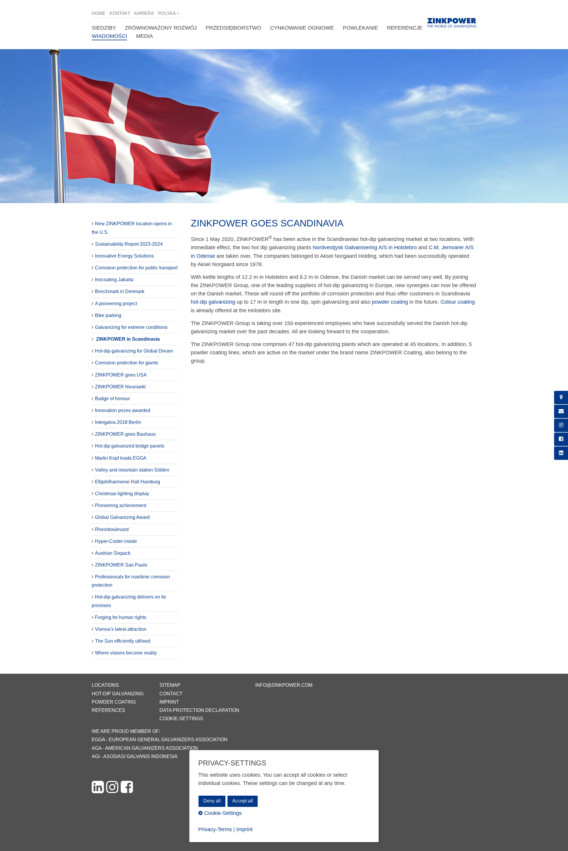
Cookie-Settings (181, 718)
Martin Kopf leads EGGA (120, 458)
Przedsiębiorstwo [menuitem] (233, 28)
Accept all (242, 800)
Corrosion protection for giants (126, 362)
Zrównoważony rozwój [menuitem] (161, 28)
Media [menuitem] (144, 36)
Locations (105, 685)
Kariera (144, 13)
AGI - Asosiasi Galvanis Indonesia (135, 756)
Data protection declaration (199, 710)
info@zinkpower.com (283, 685)
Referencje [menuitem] (404, 28)
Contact (171, 693)
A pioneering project (116, 303)
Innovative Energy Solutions (124, 255)
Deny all (212, 800)
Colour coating (457, 302)
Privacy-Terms (215, 829)
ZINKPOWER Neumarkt (120, 386)
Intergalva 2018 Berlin (118, 422)
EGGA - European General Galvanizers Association (159, 739)
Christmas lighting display (122, 493)
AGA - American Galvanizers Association (145, 748)
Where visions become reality (126, 652)
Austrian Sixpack (112, 553)
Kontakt (119, 13)
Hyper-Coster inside (116, 541)
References (108, 710)
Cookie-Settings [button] (222, 813)
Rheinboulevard (112, 529)
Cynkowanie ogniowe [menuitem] (302, 28)
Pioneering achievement (120, 505)
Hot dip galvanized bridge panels (129, 445)
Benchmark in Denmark (119, 291)
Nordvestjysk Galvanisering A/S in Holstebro (365, 247)
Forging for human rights (120, 617)
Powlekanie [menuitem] (360, 28)
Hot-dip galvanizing (117, 693)
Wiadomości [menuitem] (109, 36)
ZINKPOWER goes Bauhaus (125, 434)
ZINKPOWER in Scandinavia (128, 339)
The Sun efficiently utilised (122, 641)
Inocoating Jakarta (114, 279)
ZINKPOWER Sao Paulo (121, 564)
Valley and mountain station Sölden (132, 469)
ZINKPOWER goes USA (121, 374)
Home (98, 13)
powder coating (390, 302)
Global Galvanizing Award (122, 517)
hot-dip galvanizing (213, 302)
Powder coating (114, 701)
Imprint (169, 701)
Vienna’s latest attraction (120, 629)
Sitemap (169, 685)
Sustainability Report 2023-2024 (129, 244)
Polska (167, 13)
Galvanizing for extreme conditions (131, 327)
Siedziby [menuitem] (104, 28)
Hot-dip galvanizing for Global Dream (134, 350)
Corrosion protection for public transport (136, 267)
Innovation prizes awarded (122, 410)
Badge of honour (112, 398)
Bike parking (108, 315)
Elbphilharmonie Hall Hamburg (127, 481)
